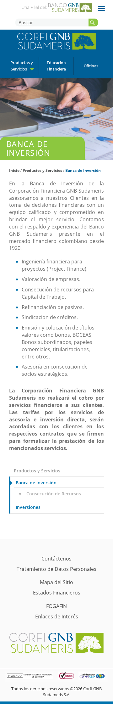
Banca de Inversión (83, 170)
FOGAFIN (56, 606)
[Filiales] (101, 8)
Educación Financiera (56, 65)
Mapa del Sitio (56, 582)
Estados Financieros (56, 592)
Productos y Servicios (42, 170)
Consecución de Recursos (53, 494)
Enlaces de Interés (56, 616)
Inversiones (28, 507)
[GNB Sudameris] (56, 7)
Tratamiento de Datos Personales (56, 569)
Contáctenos (56, 558)
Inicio (14, 170)
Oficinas (91, 66)
